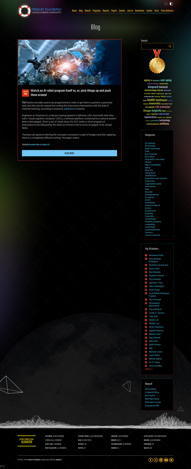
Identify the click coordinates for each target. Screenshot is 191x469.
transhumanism (152, 124)
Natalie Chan (155, 334)
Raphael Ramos (156, 330)
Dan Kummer (155, 299)
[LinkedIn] (161, 460)
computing (150, 224)
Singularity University (154, 159)
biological (149, 197)
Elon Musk (150, 157)
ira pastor (150, 107)
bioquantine (164, 84)
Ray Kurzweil (151, 154)
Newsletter (139, 10)
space (148, 120)
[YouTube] (166, 460)
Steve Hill (153, 341)
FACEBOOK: (48, 436)
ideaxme (145, 104)
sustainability (154, 121)
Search (170, 46)
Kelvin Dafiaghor (156, 286)
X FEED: (47, 440)
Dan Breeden (155, 272)
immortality (154, 103)
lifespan (147, 110)
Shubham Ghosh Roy (158, 265)
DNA (147, 151)
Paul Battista (155, 279)
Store (156, 10)
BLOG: (80, 440)
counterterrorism (152, 229)
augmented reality (153, 184)
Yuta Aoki (153, 316)
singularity (168, 117)
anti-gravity (150, 173)
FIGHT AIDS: (49, 444)
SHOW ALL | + (149, 369)
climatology (150, 219)
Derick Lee (153, 320)
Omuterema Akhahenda (154, 304)
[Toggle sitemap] (166, 3)
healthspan (161, 100)
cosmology (150, 227)
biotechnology (151, 90)
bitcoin (160, 90)
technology (164, 120)
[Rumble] (171, 460)
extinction (157, 97)
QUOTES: (146, 448)
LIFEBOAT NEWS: (83, 436)
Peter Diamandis (152, 148)
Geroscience (150, 389)
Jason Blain (154, 355)
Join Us (130, 10)
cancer (153, 94)
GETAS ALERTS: (149, 436)
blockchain (167, 91)
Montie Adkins (155, 359)
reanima (154, 114)
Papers (114, 10)
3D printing (150, 143)
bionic (148, 200)
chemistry (149, 216)
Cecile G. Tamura (156, 313)
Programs (97, 10)
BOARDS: (147, 440)
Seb (150, 348)
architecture (150, 175)
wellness (164, 124)
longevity (157, 110)
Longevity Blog (152, 392)
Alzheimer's (156, 81)
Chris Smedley (155, 366)
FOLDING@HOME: (117, 444)
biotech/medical (152, 205)
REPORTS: (81, 444)
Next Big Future (152, 399)
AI (151, 80)
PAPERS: (81, 448)
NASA (164, 111)
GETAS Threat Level (27, 441)
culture (166, 94)
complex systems (153, 221)
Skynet (148, 162)
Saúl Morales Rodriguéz (155, 260)
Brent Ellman (155, 344)
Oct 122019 (26, 93)
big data (149, 192)
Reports (106, 10)
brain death (147, 94)
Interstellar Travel (166, 104)
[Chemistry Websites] (157, 62)
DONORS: (114, 440)
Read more (69, 153)
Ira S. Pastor (154, 362)
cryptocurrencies (152, 235)
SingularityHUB (152, 405)
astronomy (150, 181)
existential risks (149, 97)
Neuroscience (169, 111)
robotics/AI (46, 144)
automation (150, 186)
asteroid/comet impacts (156, 178)
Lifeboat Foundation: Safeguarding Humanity (40, 11)
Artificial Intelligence (153, 84)
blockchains (150, 211)
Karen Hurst (154, 290)
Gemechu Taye (156, 283)
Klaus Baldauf (155, 309)
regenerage (163, 114)
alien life (149, 170)
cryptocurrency (160, 94)
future (163, 96)
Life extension (162, 107)
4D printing (150, 146)
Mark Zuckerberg (152, 165)
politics (148, 114)
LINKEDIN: (114, 436)
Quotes (149, 10)
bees (147, 189)
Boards (88, 10)
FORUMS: (114, 448)
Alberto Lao (154, 323)
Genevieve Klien (34, 144)
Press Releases (167, 10)
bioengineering (152, 194)
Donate (122, 10)
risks (164, 117)
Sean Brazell (154, 337)
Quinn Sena (154, 268)
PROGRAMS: (148, 444)
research (159, 117)
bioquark (153, 87)
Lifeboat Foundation (34, 459)
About (74, 10)
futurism (168, 97)
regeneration (150, 117)
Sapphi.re (59, 459)
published (69, 108)
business (149, 213)
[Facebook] (151, 460)
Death (170, 94)
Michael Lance (155, 352)
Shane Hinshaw (156, 327)
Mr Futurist (150, 395)
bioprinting (150, 202)
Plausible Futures (153, 402)
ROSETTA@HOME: (51, 448)
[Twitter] (156, 460)
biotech (163, 87)
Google (145, 101)
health (151, 100)
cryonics (149, 232)
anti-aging (166, 80)
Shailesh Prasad (156, 275)
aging (147, 80)
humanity (170, 101)
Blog (81, 10)
